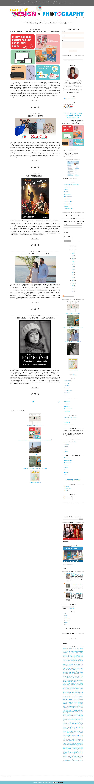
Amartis (67, 486)
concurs (71, 673)
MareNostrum (65, 714)
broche (71, 661)
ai (81, 651)
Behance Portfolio (68, 203)
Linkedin (66, 451)
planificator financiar (76, 730)
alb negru (75, 652)
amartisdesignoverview (67, 653)
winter (78, 759)
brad (66, 660)
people (77, 723)
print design (76, 735)
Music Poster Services (35, 176)
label (64, 707)
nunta (69, 719)
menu (79, 715)
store (79, 748)
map (82, 712)
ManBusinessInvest (69, 712)
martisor (64, 715)
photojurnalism (79, 727)
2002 (73, 290)
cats (78, 668)
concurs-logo (76, 673)
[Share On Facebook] (35, 107)
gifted (70, 698)
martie (77, 714)
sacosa (68, 743)
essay (66, 688)
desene (81, 680)
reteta (82, 740)
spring (66, 748)
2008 (73, 280)
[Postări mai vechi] (58, 401)
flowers (66, 695)
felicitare (72, 691)
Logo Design (66, 385)
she (79, 745)
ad (82, 649)
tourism (81, 752)
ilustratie (65, 703)
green (78, 699)
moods (64, 718)
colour (78, 672)
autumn (75, 656)
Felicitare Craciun (79, 691)
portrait (71, 731)
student (81, 748)
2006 (73, 283)
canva (72, 667)
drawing (72, 685)
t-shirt (77, 749)
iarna (66, 702)
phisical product (67, 727)
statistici (69, 748)
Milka (73, 716)
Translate (72, 608)
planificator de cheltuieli (67, 730)
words (64, 760)
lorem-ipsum (80, 710)
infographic (80, 703)
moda (81, 716)
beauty (68, 657)
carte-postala (71, 668)
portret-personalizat (78, 731)
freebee (81, 696)
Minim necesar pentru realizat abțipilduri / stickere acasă (35, 31)
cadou (75, 663)
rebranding (77, 739)
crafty (82, 676)
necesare (79, 718)
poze (75, 732)
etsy (68, 688)
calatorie (71, 664)
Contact (66, 617)
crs (71, 677)
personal (68, 724)
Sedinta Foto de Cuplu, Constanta (35, 254)
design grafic (72, 682)
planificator (71, 728)
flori (64, 695)
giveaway (75, 698)
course (64, 676)
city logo (75, 671)
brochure (75, 661)
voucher (81, 756)
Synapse (73, 749)
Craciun (75, 676)
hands (71, 701)
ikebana (75, 702)
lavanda (78, 707)
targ (79, 749)
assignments (78, 655)
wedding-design (70, 759)
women (81, 759)
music (72, 718)
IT (80, 706)
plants (64, 731)
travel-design (69, 753)
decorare (64, 680)
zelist (76, 760)
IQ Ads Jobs (66, 444)
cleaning (79, 671)
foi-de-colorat (80, 695)
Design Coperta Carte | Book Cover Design (35, 468)
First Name (66, 228)
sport (64, 748)
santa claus (71, 743)
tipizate (64, 752)
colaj (82, 671)
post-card (64, 732)
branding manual (75, 660)
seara (82, 743)
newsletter (65, 719)
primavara (69, 735)
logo (79, 708)
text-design (76, 751)
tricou (75, 753)
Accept (55, 782)
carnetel (64, 668)
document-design (79, 684)
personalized (80, 724)
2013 (73, 272)
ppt (78, 732)
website (75, 757)
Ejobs (65, 449)
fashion (67, 691)
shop (64, 747)
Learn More (72, 2)
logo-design (68, 710)
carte (67, 668)
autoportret (71, 656)
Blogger (75, 374)
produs (81, 736)
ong (70, 720)
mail (79, 711)
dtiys (76, 685)
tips (67, 752)
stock (76, 748)
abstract (81, 648)
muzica (75, 718)
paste (73, 723)
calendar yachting (76, 665)
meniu (76, 715)
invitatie (67, 706)
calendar (75, 664)
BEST (77, 657)
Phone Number (67, 236)
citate (64, 671)
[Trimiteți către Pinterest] (38, 107)
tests (73, 751)
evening (81, 688)
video (78, 756)
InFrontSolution (66, 705)
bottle (64, 660)
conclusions (65, 673)
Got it (77, 2)
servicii (74, 745)
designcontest (73, 683)
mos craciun (68, 718)
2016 (73, 267)
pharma (73, 726)
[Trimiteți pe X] (31, 107)
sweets (70, 749)
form (66, 696)
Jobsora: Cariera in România (70, 441)
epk (63, 688)
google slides (80, 698)
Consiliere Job (67, 422)
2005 (73, 285)
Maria (69, 714)
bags (82, 656)
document (72, 684)
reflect (74, 740)
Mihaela (70, 716)
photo (73, 727)
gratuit (75, 699)
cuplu (76, 677)
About (65, 615)
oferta (82, 719)
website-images (80, 757)
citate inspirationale (69, 671)
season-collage (66, 744)
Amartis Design (4, 776)
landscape (71, 707)
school (75, 743)
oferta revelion (66, 720)
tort (78, 752)
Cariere (81, 667)
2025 (73, 253)
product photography (75, 736)
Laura (75, 707)
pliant (67, 731)
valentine (81, 755)
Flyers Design (67, 401)
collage (64, 672)
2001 (73, 291)
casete (75, 668)
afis (80, 651)
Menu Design (67, 406)
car (74, 667)
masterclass (69, 715)
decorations (69, 680)
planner (81, 730)
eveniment (78, 688)
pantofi (69, 723)
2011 (73, 275)
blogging (79, 659)
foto (68, 696)
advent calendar (66, 651)
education (68, 687)
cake (67, 664)
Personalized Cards (68, 390)
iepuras (71, 702)
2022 (73, 258)
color (67, 672)
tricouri (78, 753)
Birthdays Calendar (35, 482)
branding (70, 660)
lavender (81, 707)
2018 (73, 264)
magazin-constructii (70, 711)
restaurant (78, 740)
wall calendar (65, 757)
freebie (64, 698)
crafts (79, 676)
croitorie (69, 677)
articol (74, 655)
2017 (73, 266)
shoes (82, 745)
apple (69, 655)
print (73, 735)
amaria (66, 490)
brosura (64, 663)
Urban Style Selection (68, 208)
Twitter (66, 474)
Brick (68, 661)
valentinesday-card (67, 756)
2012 (73, 274)
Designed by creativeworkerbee (85, 776)
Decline (60, 782)
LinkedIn (66, 189)
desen (78, 680)
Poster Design (67, 392)
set (77, 745)
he (75, 701)
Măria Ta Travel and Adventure (70, 417)
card (76, 667)
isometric (78, 706)
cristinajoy (65, 677)
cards (79, 667)
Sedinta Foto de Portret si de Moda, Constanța (35, 318)
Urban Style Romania (70, 573)
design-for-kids (66, 683)
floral (82, 693)
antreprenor (65, 655)
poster (68, 732)
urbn (69, 755)
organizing (71, 722)
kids (82, 706)
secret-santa (71, 744)
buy (73, 663)
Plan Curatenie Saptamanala (35, 425)
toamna (69, 752)
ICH (69, 702)
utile (78, 755)
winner (75, 759)
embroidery (72, 687)
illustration (80, 702)
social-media (68, 747)
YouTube (66, 191)
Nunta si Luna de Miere (69, 424)
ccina (80, 668)
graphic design (68, 699)
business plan (69, 663)
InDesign (70, 703)
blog (76, 659)
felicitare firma (66, 692)
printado (68, 736)
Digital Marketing (67, 380)
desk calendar (80, 683)
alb (69, 652)
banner (64, 657)
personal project (73, 724)
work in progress (68, 760)
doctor (68, 684)
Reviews (66, 622)
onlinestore (74, 720)
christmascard (80, 669)
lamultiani (67, 707)
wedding (64, 759)
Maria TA (67, 583)
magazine (76, 711)
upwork (65, 755)
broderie (78, 661)
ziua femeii (79, 760)
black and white (71, 659)
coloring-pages (72, 672)
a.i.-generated (73, 648)
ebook (64, 687)
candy (69, 667)
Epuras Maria (68, 488)
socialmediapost (79, 747)
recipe (64, 740)
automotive (65, 656)
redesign (70, 740)
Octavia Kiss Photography (69, 98)
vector (72, 756)
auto (82, 655)
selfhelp (76, 744)
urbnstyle (72, 755)
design (65, 682)
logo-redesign (74, 710)
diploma (64, 684)
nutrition (73, 719)
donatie (69, 685)
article (71, 655)
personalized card (66, 726)
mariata (73, 714)
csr (73, 677)
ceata (82, 668)
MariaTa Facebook (68, 194)
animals (81, 653)
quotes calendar (68, 739)
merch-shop (65, 716)
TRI (73, 753)
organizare (65, 722)
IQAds (74, 706)
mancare (76, 712)
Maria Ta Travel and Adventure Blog (71, 184)
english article (80, 687)
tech (64, 751)
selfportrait (80, 744)
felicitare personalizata (74, 692)
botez (82, 659)
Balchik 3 (35, 454)
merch (82, 715)
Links (65, 624)
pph (77, 732)
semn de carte (66, 745)
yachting (73, 760)
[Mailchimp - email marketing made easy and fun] (80, 241)
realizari (73, 739)
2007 (72, 282)
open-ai (78, 720)
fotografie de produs (75, 696)
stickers (73, 748)
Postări (66, 496)
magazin (65, 711)
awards (79, 656)
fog (75, 695)
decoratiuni (73, 680)
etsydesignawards (72, 688)
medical (73, 715)
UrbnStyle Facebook (68, 196)
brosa (82, 661)
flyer (73, 695)
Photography (67, 620)
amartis (81, 652)
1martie (64, 648)
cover (72, 676)
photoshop (65, 728)
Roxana (64, 743)
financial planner (73, 693)
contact (81, 673)
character (65, 669)
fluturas (70, 695)
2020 (73, 261)
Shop (65, 395)
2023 (73, 256)
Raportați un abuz (73, 480)
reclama (67, 740)
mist (75, 716)
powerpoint (72, 732)
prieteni (64, 735)
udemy (82, 753)
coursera (68, 676)
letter (67, 708)
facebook (67, 689)
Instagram (66, 206)
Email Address (67, 224)
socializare (74, 747)
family (64, 691)
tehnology (67, 751)
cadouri (78, 663)
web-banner (70, 757)
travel (64, 753)
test (70, 751)
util (75, 755)
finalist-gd (68, 693)
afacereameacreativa (75, 651)
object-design (77, 719)
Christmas (74, 669)
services (71, 745)
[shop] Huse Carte (35, 116)
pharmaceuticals (79, 726)
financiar (78, 693)
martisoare (81, 714)
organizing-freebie (79, 722)
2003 (73, 288)
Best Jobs (66, 446)
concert (81, 672)
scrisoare (79, 743)
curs (78, 677)
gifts (72, 698)
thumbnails (81, 751)
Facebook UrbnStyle (68, 460)
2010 (73, 277)
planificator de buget (78, 728)
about (78, 648)
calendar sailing (68, 665)
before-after (73, 657)
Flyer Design (66, 383)
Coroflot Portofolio (68, 201)
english (76, 687)
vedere (75, 756)
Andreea (77, 653)
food (64, 696)
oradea (82, 720)
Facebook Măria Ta (68, 462)
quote (64, 739)
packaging (65, 723)
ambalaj (74, 653)
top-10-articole (74, 752)
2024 (73, 255)
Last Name (66, 232)
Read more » (35, 100)
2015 (73, 269)
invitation (71, 706)
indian (75, 703)
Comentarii (67, 498)
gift (67, 698)
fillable (64, 693)
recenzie (81, 739)
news (82, 718)
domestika (65, 685)
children (69, 669)
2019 (73, 263)
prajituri (81, 732)
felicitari (81, 692)
